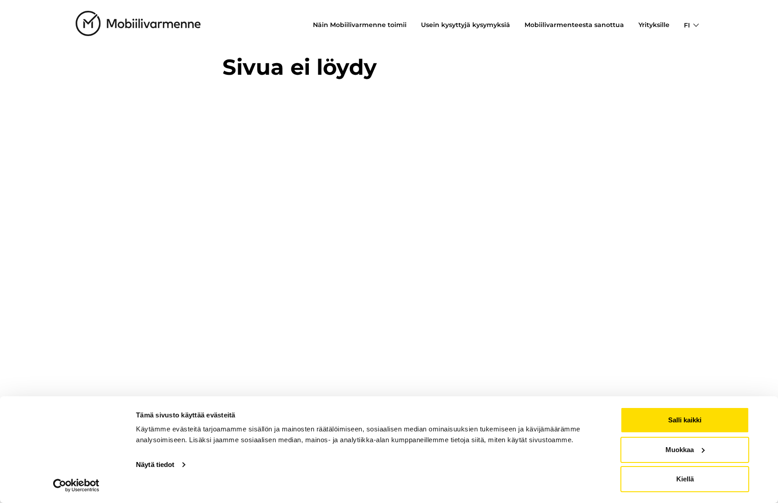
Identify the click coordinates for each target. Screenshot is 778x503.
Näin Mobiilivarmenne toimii (360, 25)
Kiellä (685, 479)
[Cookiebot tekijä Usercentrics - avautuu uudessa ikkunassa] (76, 485)
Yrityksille (653, 25)
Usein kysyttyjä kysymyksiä (465, 25)
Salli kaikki (684, 420)
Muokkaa (679, 449)
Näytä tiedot (155, 464)
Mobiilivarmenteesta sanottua (574, 25)
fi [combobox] (687, 25)
